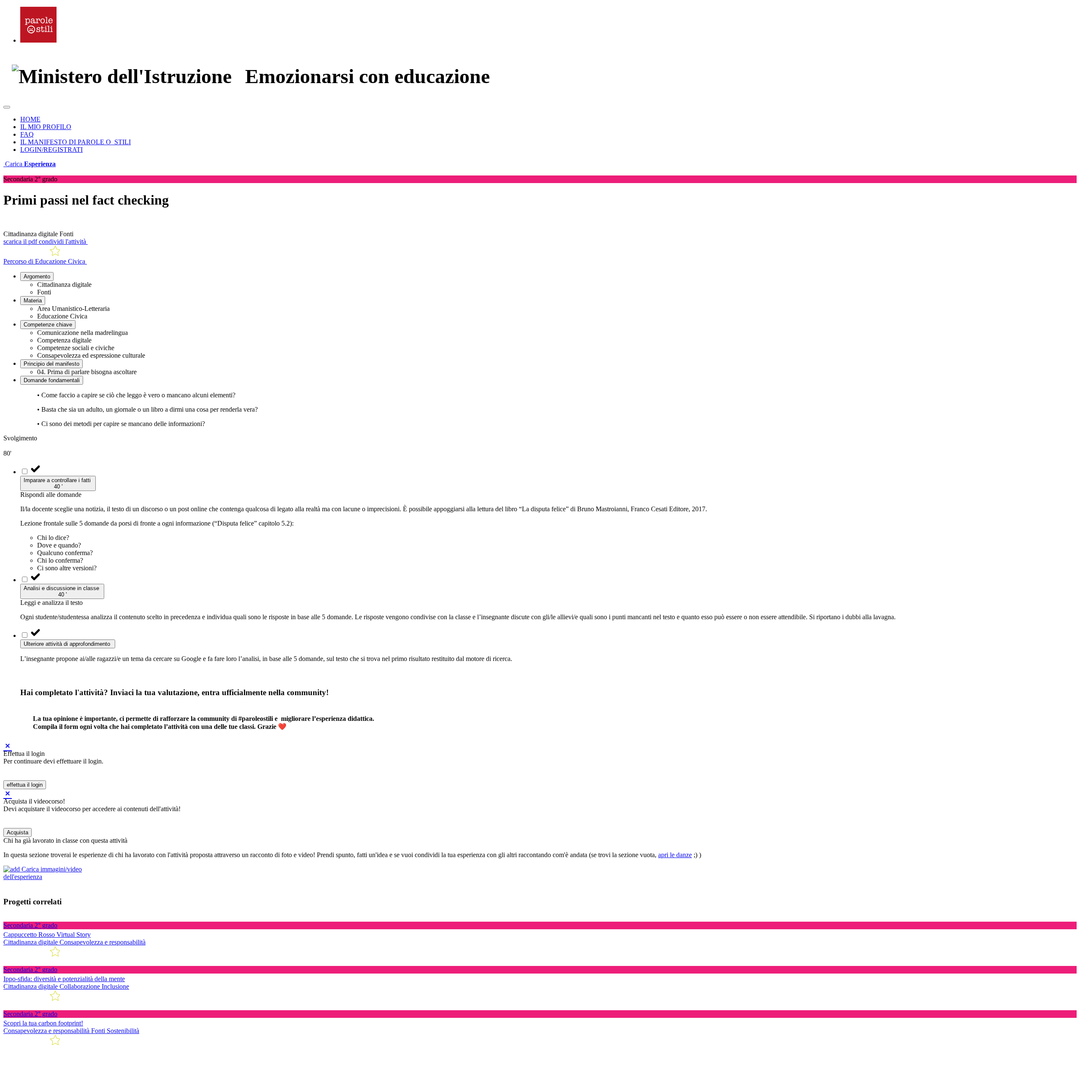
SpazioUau (123, 1059)
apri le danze (675, 854)
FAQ (27, 134)
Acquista (17, 832)
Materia (33, 300)
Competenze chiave (48, 324)
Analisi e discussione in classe (62, 591)
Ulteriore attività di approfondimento (68, 644)
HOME (30, 119)
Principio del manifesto (51, 364)
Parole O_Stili (50, 1059)
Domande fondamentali (52, 380)
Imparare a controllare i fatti (58, 483)
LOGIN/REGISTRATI (51, 149)
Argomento (37, 276)
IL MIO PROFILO (45, 126)
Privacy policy (99, 1068)
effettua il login (25, 785)
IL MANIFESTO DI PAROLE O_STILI (75, 142)
